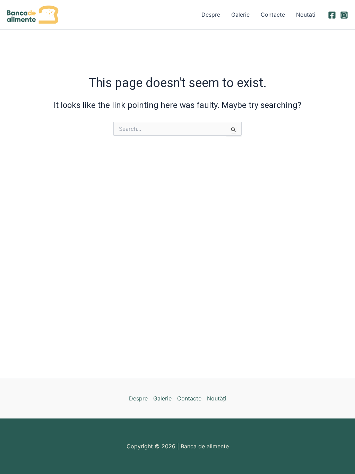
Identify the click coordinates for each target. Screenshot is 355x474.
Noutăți (305, 14)
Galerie (240, 14)
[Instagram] (344, 15)
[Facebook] (332, 15)
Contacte (273, 14)
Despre (210, 14)
